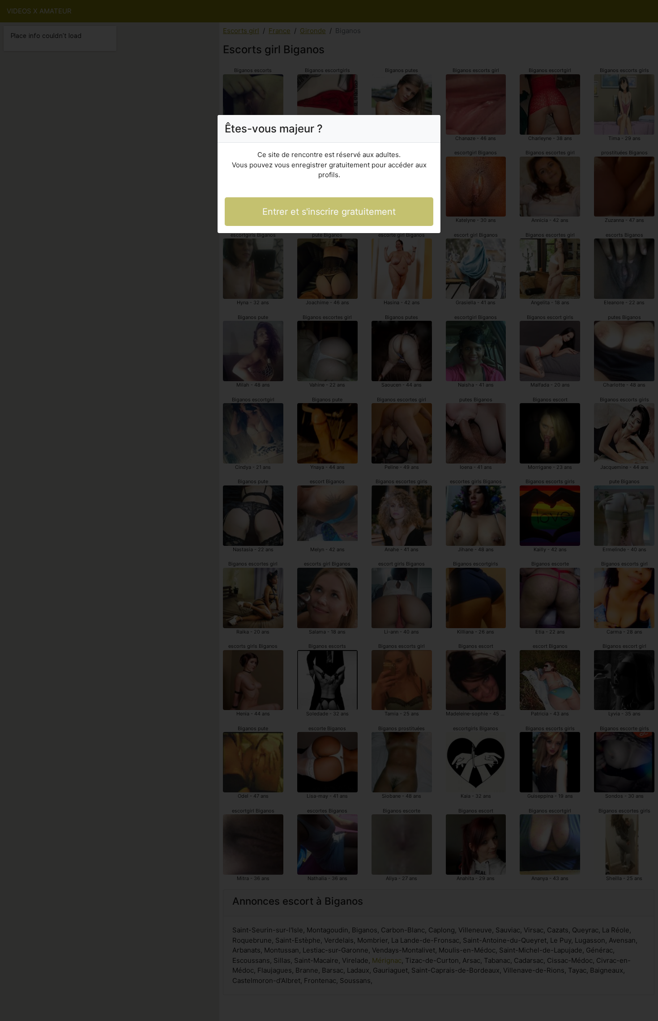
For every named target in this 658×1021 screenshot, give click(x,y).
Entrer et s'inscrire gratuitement (329, 211)
